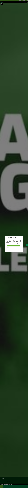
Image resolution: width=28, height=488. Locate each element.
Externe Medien (17, 243)
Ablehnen (8, 247)
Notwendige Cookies (9, 243)
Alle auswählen (10, 245)
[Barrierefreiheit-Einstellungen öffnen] (27, 245)
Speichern (9, 249)
